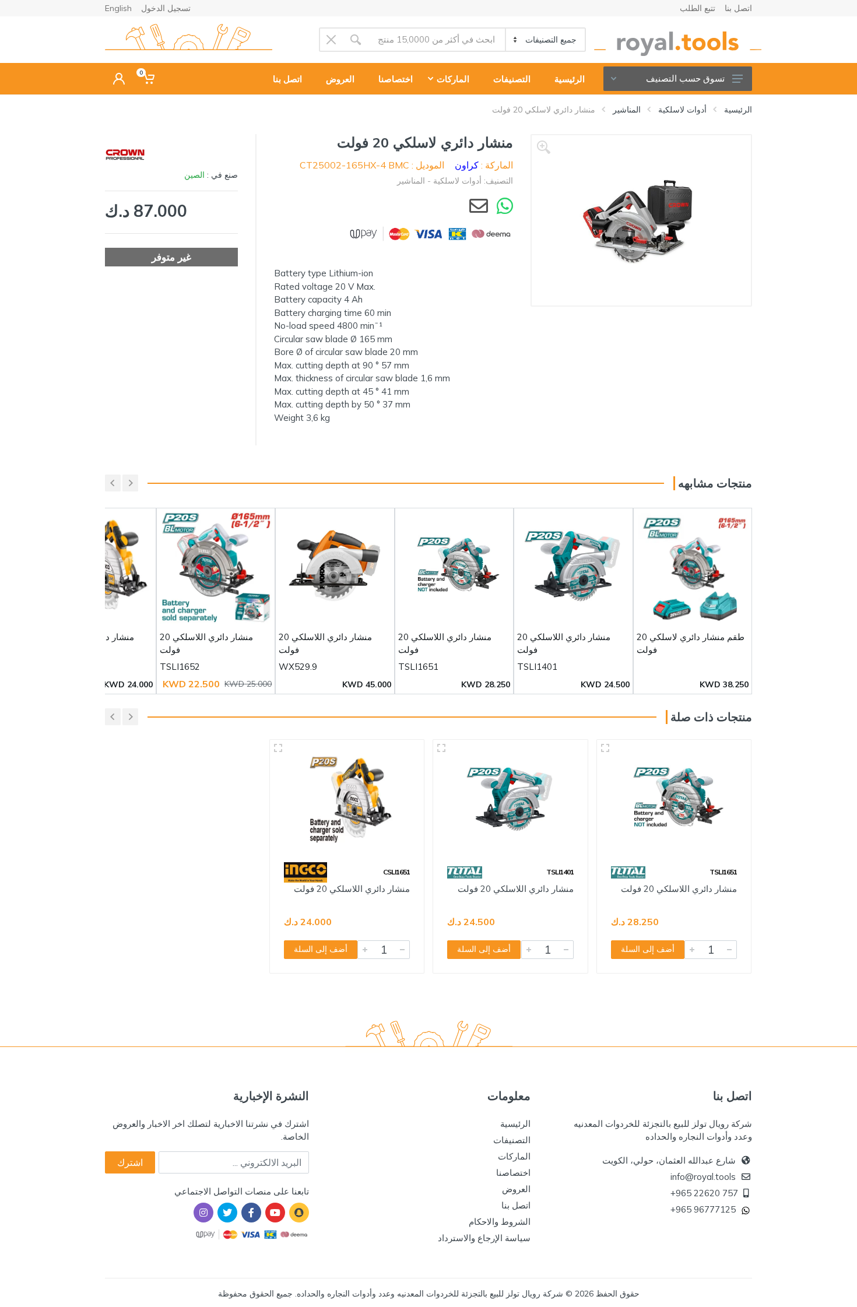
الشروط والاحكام (500, 1221)
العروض (516, 1188)
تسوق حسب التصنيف (685, 78)
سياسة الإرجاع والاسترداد (484, 1237)
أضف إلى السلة (648, 949)
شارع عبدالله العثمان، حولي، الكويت (669, 1160)
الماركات (514, 1156)
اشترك (130, 1162)
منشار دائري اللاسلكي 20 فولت (679, 888)
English (118, 8)
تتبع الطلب (697, 8)
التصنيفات (512, 1140)
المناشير (627, 109)
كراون (467, 165)
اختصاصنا (513, 1172)
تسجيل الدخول (166, 8)
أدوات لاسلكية (682, 109)
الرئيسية (738, 109)
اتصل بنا (738, 8)
